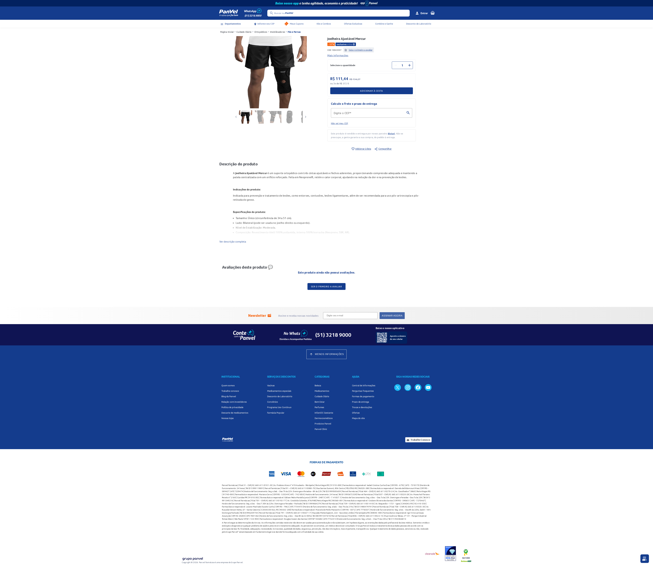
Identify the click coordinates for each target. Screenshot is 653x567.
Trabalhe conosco (230, 390)
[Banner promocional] (326, 3)
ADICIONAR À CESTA (371, 90)
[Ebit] (450, 553)
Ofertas (356, 412)
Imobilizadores (277, 31)
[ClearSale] (432, 553)
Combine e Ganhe (384, 23)
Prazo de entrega (360, 401)
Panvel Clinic (321, 429)
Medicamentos (322, 390)
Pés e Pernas (294, 31)
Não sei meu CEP (339, 123)
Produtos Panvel (323, 423)
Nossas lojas (227, 418)
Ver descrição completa (232, 241)
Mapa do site (358, 418)
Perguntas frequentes (363, 390)
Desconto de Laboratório (418, 23)
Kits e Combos (324, 23)
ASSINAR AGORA (392, 315)
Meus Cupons (297, 23)
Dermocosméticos (324, 418)
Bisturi (391, 133)
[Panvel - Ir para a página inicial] (228, 13)
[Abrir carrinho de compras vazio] (433, 13)
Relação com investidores (234, 401)
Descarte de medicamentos (234, 412)
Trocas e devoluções (362, 407)
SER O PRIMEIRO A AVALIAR (326, 286)
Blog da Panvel (228, 396)
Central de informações (363, 385)
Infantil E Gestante (324, 412)
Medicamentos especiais (279, 390)
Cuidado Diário (244, 31)
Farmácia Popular (275, 412)
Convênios (272, 401)
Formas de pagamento (363, 396)
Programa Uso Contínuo (279, 407)
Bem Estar (320, 401)
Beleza (318, 385)
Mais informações (337, 55)
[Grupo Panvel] (192, 558)
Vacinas (271, 385)
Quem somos (228, 385)
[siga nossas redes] (397, 387)
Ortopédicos (260, 31)
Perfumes (319, 407)
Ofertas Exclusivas (353, 23)
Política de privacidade (232, 407)
